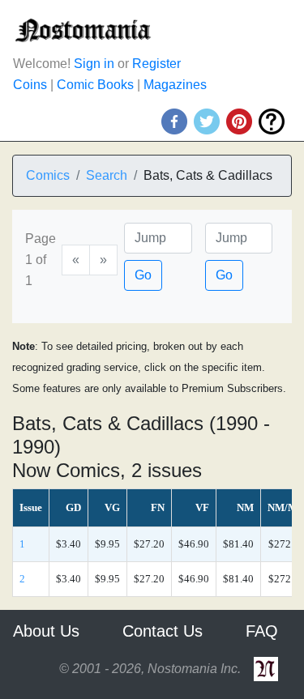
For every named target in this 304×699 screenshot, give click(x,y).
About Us (46, 631)
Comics (48, 175)
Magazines (175, 85)
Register (156, 63)
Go (143, 275)
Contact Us (162, 631)
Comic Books (95, 85)
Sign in (94, 63)
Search (106, 175)
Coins (30, 85)
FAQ (262, 631)
